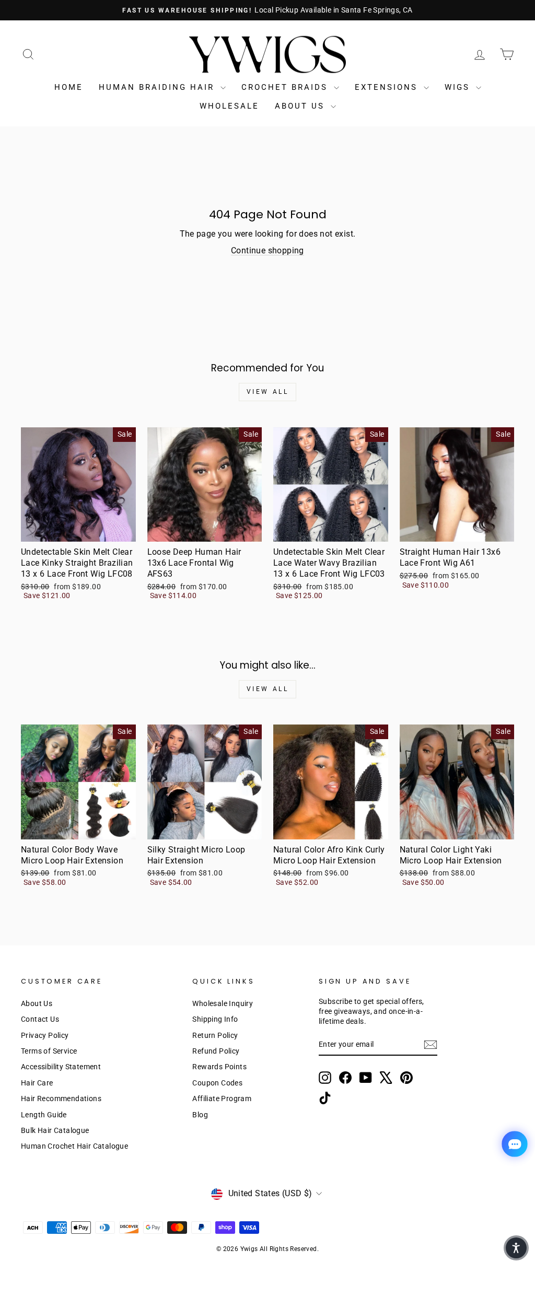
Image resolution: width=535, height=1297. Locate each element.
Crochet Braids (286, 87)
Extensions (388, 87)
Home (68, 87)
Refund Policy (215, 1051)
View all (268, 391)
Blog (200, 1115)
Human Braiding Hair (158, 87)
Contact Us (40, 1019)
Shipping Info (215, 1019)
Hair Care (37, 1083)
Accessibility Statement (61, 1066)
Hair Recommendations (61, 1098)
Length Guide (44, 1115)
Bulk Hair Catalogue (55, 1130)
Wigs (459, 87)
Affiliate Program (221, 1098)
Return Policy (215, 1035)
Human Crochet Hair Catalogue (74, 1146)
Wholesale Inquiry (222, 1003)
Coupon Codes (217, 1083)
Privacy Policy (45, 1035)
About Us (301, 106)
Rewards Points (219, 1066)
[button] (516, 1247)
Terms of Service (49, 1051)
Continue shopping (267, 250)
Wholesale (229, 106)
